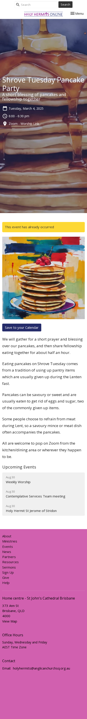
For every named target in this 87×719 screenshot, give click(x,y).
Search (65, 4)
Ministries (9, 541)
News (6, 551)
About (6, 536)
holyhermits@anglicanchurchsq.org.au (41, 668)
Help (6, 582)
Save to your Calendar (22, 327)
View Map (9, 621)
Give (5, 577)
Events (7, 546)
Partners (9, 557)
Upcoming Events (19, 467)
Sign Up (8, 572)
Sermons (9, 567)
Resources (10, 562)
